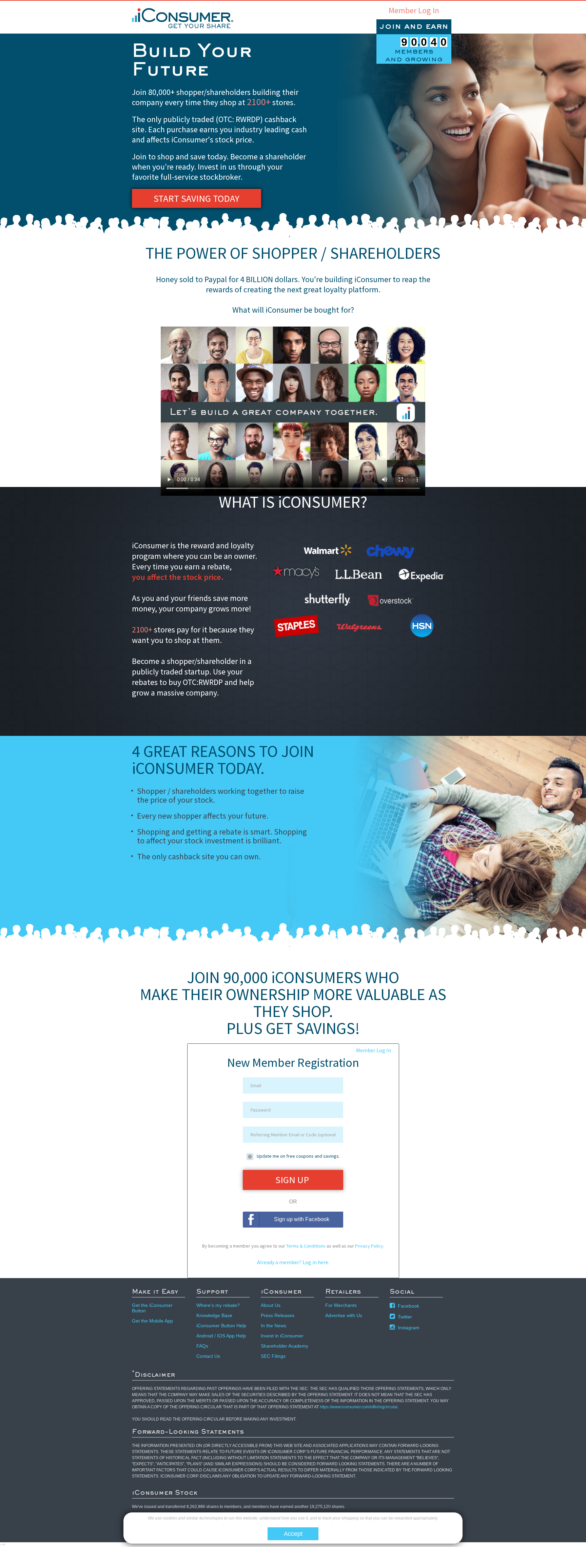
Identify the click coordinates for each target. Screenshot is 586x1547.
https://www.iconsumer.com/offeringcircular (358, 1407)
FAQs (202, 1346)
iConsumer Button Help (221, 1325)
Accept (293, 1533)
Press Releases (277, 1315)
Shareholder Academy (284, 1346)
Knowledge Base (214, 1315)
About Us (270, 1305)
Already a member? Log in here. (293, 1262)
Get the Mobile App (152, 1321)
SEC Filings (273, 1356)
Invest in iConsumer (282, 1335)
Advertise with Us (343, 1315)
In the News (273, 1325)
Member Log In (414, 10)
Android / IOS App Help (221, 1335)
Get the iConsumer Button (152, 1308)
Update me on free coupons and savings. (298, 1156)
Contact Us (208, 1356)
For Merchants (341, 1305)
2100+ (259, 101)
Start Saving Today (196, 198)
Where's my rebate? (218, 1305)
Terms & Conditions (306, 1246)
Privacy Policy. (369, 1246)
